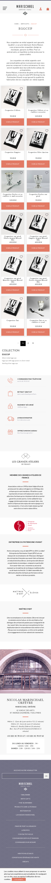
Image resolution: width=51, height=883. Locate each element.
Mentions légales (25, 853)
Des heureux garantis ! (25, 433)
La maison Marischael (25, 815)
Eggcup (6, 354)
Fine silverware (25, 803)
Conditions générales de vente (25, 857)
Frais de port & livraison (25, 826)
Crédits (25, 862)
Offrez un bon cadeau (27, 431)
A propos (25, 830)
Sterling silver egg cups (10, 363)
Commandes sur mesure (25, 842)
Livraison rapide (24, 418)
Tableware (25, 795)
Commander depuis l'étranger (25, 838)
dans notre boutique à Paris (26, 394)
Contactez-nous (25, 834)
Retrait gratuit (24, 392)
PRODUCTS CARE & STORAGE (25, 807)
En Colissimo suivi (23, 420)
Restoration (25, 811)
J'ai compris (18, 879)
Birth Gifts (25, 799)
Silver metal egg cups (9, 358)
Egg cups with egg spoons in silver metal (16, 361)
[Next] (33, 343)
